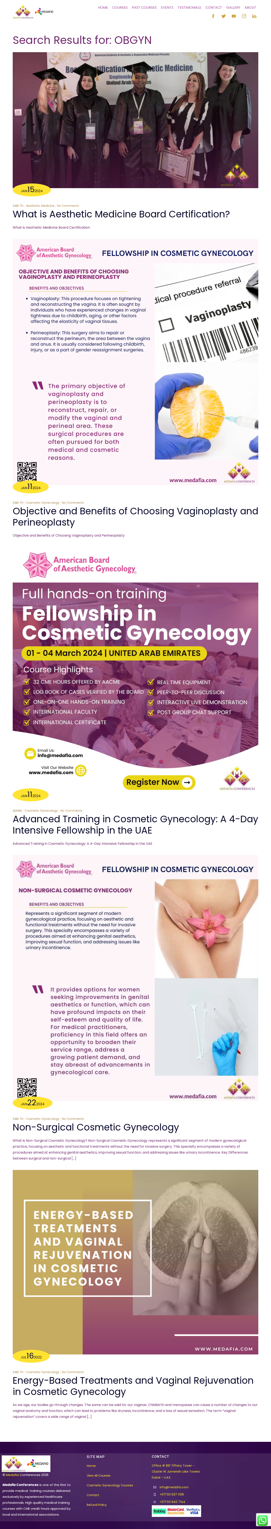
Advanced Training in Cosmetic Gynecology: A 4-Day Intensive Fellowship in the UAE (135, 825)
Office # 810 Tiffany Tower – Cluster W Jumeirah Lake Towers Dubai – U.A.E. (176, 1471)
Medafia (12, 1475)
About (250, 7)
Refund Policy (97, 1505)
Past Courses (144, 7)
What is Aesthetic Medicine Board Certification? (121, 214)
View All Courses (99, 1475)
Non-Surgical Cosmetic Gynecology (96, 1127)
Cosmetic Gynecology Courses (110, 1485)
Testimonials (189, 7)
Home (103, 7)
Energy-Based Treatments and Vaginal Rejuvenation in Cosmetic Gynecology (133, 1386)
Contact (213, 7)
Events (167, 7)
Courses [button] (120, 7)
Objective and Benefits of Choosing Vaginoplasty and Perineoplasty (135, 517)
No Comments (68, 206)
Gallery (233, 7)
